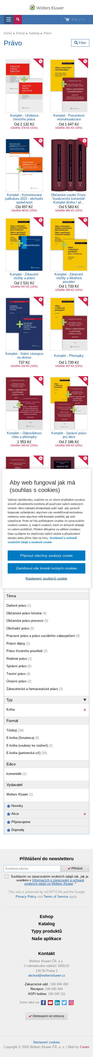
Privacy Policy (26, 896)
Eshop (20, 33)
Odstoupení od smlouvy (48, 1016)
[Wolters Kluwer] (46, 8)
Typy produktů (46, 931)
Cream (84, 1047)
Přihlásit (76, 868)
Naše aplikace (46, 938)
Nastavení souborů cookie (46, 578)
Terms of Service (56, 896)
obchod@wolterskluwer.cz (46, 975)
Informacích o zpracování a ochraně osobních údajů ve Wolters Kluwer (54, 882)
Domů (8, 33)
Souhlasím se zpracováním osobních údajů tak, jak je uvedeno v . (49, 880)
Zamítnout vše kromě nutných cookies (46, 568)
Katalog (34, 33)
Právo (48, 33)
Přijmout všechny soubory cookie (46, 555)
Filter (82, 43)
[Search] (18, 19)
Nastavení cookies (46, 1042)
